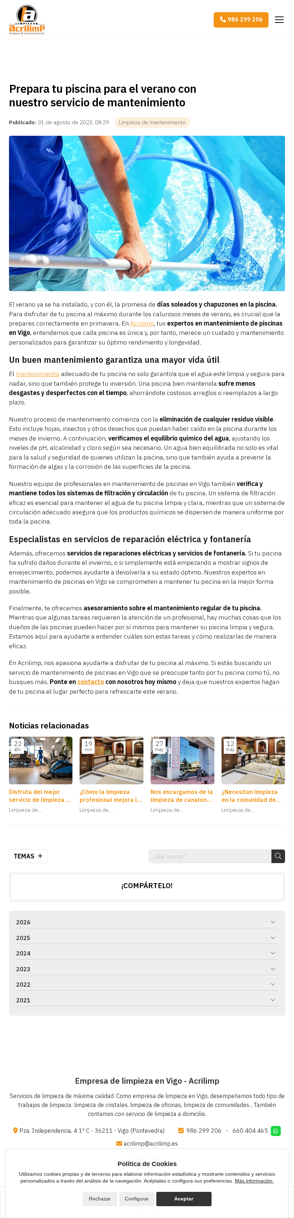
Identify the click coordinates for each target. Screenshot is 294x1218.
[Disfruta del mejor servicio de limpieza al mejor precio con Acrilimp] (41, 760)
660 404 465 (250, 1131)
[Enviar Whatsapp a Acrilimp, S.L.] (276, 1131)
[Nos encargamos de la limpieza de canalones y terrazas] (182, 760)
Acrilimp (142, 323)
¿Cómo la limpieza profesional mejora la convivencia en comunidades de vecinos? (110, 796)
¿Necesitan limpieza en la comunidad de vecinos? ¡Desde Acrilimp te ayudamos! (253, 796)
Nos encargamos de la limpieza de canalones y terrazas (182, 796)
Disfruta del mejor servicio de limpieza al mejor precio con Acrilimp (40, 796)
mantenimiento (38, 374)
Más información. (254, 1181)
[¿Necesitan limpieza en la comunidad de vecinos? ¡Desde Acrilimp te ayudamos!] (253, 760)
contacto (90, 682)
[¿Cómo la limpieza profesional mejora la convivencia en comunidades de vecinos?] (111, 760)
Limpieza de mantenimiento (152, 122)
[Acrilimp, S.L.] (27, 20)
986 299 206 (204, 1131)
